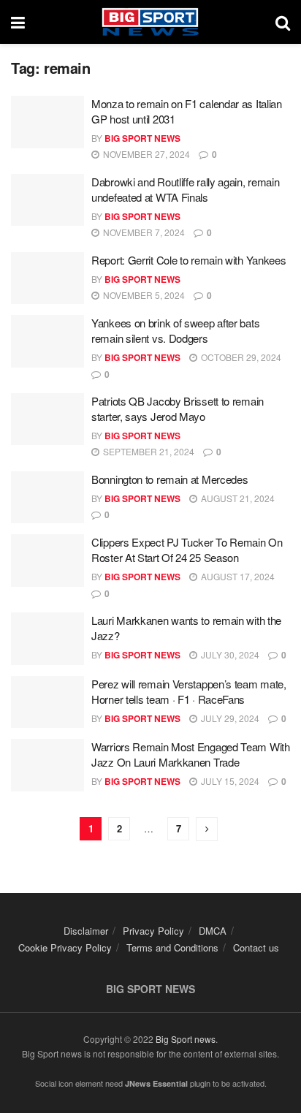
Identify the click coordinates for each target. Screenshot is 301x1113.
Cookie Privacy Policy (65, 947)
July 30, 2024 (229, 654)
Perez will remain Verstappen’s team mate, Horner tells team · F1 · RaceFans (188, 691)
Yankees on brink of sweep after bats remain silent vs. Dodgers (175, 330)
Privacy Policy (153, 931)
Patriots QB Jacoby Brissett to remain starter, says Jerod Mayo (177, 408)
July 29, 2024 (229, 718)
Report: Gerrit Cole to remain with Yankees (188, 259)
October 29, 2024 (240, 357)
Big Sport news (186, 1039)
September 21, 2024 (147, 451)
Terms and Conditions (172, 947)
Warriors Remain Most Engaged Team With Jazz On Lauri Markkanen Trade (190, 754)
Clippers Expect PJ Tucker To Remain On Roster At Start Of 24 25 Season (187, 549)
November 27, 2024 (145, 154)
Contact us (256, 947)
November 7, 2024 (143, 232)
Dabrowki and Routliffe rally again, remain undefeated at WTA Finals (185, 189)
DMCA (212, 931)
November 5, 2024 (143, 295)
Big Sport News (142, 138)
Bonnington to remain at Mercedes (169, 479)
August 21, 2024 (237, 498)
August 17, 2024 (237, 576)
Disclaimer (86, 931)
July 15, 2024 (229, 781)
